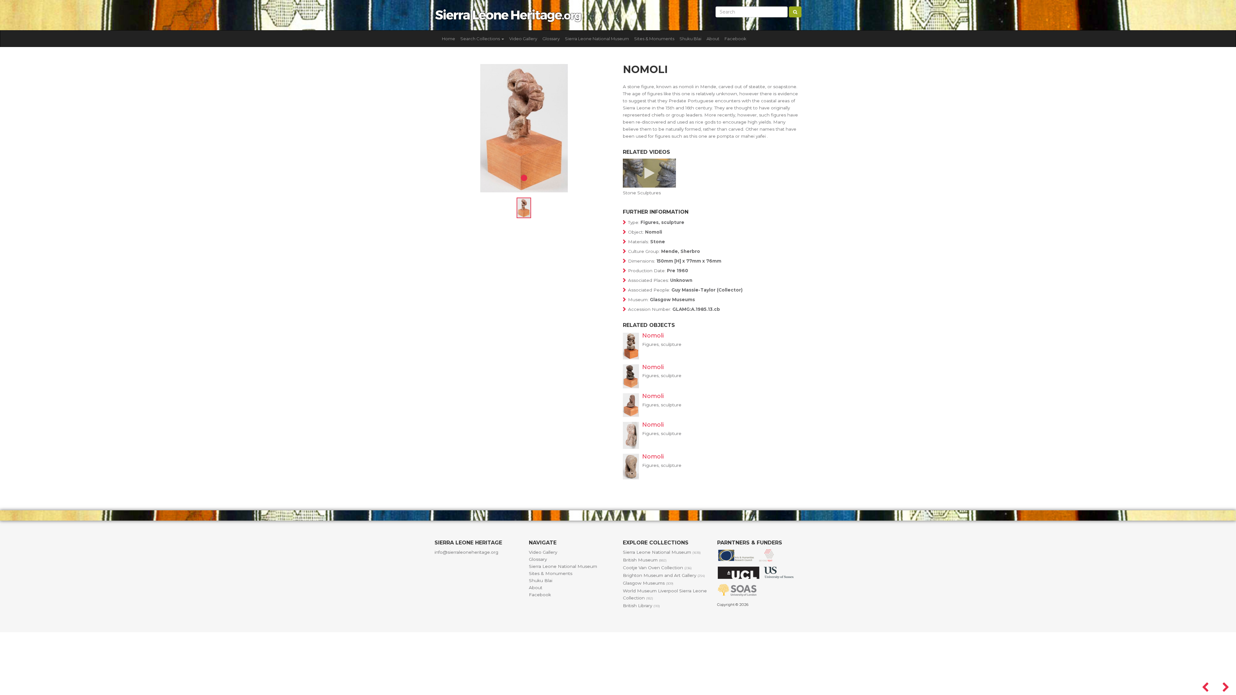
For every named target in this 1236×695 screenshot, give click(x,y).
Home (448, 38)
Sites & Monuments (654, 38)
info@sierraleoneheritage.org (466, 552)
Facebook (735, 38)
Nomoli (653, 335)
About (713, 38)
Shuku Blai (690, 38)
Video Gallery (523, 38)
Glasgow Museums (648, 583)
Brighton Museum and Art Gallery (664, 575)
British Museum (645, 559)
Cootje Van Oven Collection (657, 567)
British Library (641, 605)
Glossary (551, 38)
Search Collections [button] (480, 38)
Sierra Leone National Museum (597, 38)
